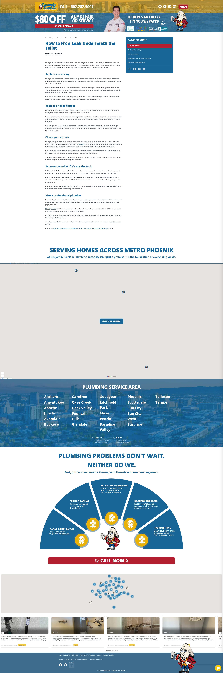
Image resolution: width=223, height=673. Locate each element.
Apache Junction (51, 410)
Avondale (52, 418)
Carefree (79, 396)
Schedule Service (108, 655)
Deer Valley (82, 407)
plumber (81, 144)
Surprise (135, 424)
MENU (183, 7)
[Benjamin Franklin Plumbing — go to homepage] (46, 6)
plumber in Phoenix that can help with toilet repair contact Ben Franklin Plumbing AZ (81, 228)
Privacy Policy (69, 659)
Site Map (61, 659)
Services (75, 655)
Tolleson (162, 396)
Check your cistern (133, 54)
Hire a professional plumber (136, 62)
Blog (51, 37)
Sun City (135, 407)
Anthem (51, 396)
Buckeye (51, 424)
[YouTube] (160, 6)
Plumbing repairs (50, 209)
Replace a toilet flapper (135, 50)
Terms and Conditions (81, 659)
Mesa (104, 413)
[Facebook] (165, 6)
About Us (67, 655)
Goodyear (108, 396)
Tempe (161, 402)
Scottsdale (137, 402)
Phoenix (135, 396)
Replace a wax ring (133, 45)
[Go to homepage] (179, 20)
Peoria (105, 418)
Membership (83, 655)
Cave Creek (81, 402)
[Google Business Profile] (174, 6)
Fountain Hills (80, 416)
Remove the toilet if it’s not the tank (139, 58)
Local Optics (115, 650)
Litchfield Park (108, 405)
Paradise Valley (107, 427)
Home (47, 37)
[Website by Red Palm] (71, 665)
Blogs (99, 655)
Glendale (79, 424)
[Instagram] (170, 6)
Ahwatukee (54, 402)
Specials (92, 655)
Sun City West (135, 416)
